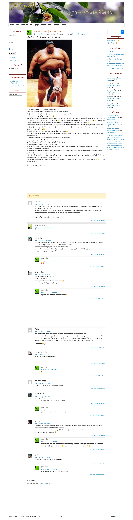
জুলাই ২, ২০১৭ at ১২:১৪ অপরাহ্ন (43, 228)
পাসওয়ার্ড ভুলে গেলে (14, 60)
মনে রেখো (12, 49)
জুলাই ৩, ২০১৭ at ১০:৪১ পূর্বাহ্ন (42, 354)
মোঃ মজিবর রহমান (41, 352)
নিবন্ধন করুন (13, 57)
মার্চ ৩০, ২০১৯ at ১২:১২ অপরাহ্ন (49, 370)
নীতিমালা (64, 25)
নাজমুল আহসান (111, 119)
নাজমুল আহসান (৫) (112, 40)
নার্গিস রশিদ (110, 126)
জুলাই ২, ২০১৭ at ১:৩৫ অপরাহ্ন (42, 274)
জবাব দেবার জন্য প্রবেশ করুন (98, 220)
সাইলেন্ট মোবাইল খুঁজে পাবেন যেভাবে (48, 31)
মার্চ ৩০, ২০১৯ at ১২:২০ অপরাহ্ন (49, 469)
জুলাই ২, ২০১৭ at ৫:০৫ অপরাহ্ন (42, 332)
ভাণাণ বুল (111, 51)
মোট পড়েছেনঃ (31, 165)
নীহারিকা (37, 329)
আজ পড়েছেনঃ (44, 165)
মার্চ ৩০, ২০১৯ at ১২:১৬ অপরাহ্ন (49, 410)
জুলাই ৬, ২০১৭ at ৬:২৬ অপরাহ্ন (42, 423)
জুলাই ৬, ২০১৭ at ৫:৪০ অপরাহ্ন (42, 396)
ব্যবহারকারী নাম (12, 35)
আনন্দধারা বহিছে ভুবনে (40, 34)
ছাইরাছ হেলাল (39, 394)
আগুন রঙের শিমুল (40, 225)
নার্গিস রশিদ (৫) (111, 43)
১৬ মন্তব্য (84, 34)
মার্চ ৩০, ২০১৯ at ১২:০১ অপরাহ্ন (49, 293)
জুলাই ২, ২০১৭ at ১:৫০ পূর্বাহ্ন (42, 204)
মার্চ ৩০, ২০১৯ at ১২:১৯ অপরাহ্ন (49, 442)
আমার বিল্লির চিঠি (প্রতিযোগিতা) (116, 68)
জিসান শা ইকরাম (40, 272)
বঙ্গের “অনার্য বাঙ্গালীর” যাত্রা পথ (17, 86)
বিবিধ (31, 25)
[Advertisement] (66, 179)
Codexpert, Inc (119, 517)
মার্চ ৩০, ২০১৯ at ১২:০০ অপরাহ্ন (49, 261)
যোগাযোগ (70, 517)
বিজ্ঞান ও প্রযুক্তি (75, 34)
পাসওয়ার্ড (11, 42)
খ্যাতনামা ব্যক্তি (24, 25)
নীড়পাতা (12, 25)
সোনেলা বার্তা (56, 25)
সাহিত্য (49, 25)
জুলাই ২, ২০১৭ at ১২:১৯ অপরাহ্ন (43, 240)
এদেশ (17, 25)
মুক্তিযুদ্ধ (37, 25)
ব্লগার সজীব (44, 258)
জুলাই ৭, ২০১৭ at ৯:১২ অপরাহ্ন (42, 457)
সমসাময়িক (43, 25)
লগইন (45, 483)
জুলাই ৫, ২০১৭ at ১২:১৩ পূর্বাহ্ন (42, 383)
